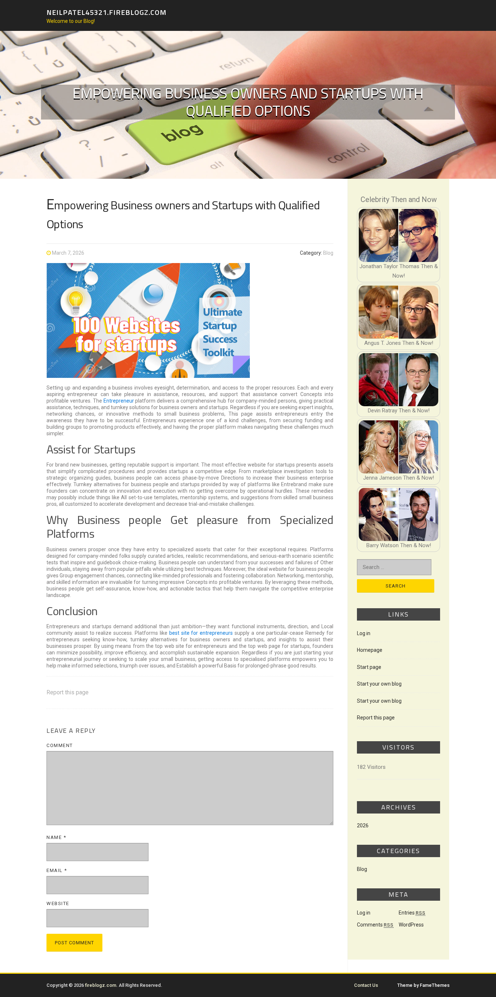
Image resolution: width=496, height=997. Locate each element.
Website (57, 903)
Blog (328, 253)
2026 (363, 825)
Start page (369, 667)
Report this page (67, 692)
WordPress (411, 925)
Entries (412, 913)
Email (56, 870)
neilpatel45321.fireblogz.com (106, 11)
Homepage (369, 650)
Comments (375, 925)
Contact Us (366, 985)
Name (56, 837)
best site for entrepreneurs (201, 633)
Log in (363, 633)
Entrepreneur (118, 401)
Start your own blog (379, 684)
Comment (59, 745)
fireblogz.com (100, 985)
